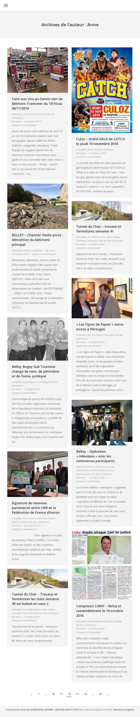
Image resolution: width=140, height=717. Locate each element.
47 (100, 694)
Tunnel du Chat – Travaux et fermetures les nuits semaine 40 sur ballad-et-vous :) (35, 599)
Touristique (43, 382)
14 (85, 694)
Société (118, 621)
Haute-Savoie (98, 237)
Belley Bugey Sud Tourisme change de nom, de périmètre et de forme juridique (35, 371)
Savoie (116, 237)
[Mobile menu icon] (6, 5)
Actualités (17, 114)
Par (16, 121)
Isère (109, 237)
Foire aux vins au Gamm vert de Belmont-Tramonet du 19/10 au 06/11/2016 (37, 103)
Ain (89, 237)
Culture (99, 335)
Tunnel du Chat (95, 240)
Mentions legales (124, 709)
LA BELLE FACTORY (102, 709)
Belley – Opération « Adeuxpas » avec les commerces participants (95, 456)
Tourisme (81, 240)
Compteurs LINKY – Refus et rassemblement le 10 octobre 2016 (99, 611)
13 (77, 694)
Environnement (95, 621)
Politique (108, 621)
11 (61, 694)
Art (93, 335)
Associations (29, 382)
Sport (90, 149)
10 (53, 694)
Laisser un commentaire (24, 125)
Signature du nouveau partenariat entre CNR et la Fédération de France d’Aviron (36, 508)
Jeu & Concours (95, 466)
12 (69, 694)
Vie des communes (104, 149)
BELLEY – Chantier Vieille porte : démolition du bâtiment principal (37, 240)
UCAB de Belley (98, 470)
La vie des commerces (34, 114)
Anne (93, 25)
